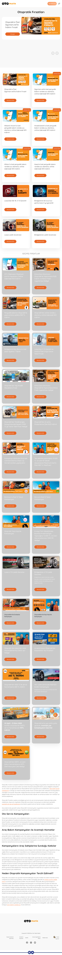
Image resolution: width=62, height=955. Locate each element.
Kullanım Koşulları (21, 937)
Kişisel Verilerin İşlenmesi (10, 937)
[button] (53, 53)
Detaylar (12, 34)
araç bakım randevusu (14, 905)
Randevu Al (52, 4)
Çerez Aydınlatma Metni (36, 937)
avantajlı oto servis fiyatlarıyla (11, 804)
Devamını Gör (10, 100)
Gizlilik (26, 937)
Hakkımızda (45, 937)
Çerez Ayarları (57, 937)
